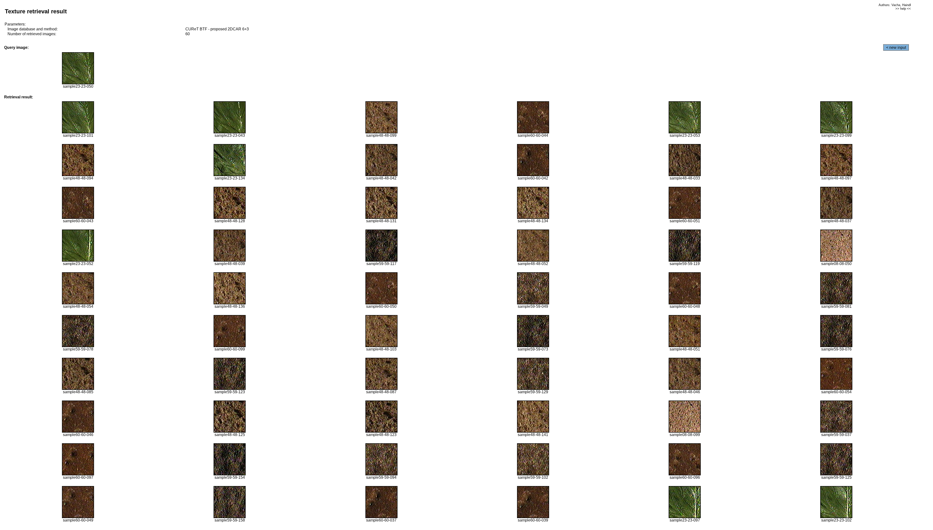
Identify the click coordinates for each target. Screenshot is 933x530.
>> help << (903, 8)
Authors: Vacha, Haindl (895, 5)
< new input (896, 47)
